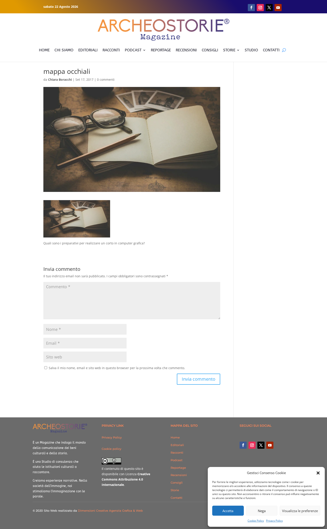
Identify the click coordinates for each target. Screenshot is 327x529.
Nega (262, 511)
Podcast (176, 460)
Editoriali (177, 445)
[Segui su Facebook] (251, 7)
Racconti (177, 452)
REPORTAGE (161, 50)
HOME (44, 50)
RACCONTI (111, 50)
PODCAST (133, 50)
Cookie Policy (256, 521)
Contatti (176, 497)
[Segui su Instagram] (260, 7)
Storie (175, 490)
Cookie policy (111, 449)
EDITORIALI (88, 50)
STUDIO (251, 50)
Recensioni (179, 475)
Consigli (177, 482)
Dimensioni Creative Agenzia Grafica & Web (110, 510)
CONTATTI (271, 50)
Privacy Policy (274, 521)
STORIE (229, 50)
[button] (318, 473)
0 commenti (106, 79)
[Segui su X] (269, 7)
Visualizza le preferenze (300, 511)
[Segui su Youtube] (278, 7)
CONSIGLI (210, 50)
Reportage (178, 467)
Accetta (227, 511)
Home (175, 437)
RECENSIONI (186, 50)
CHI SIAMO (63, 50)
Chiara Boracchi (60, 79)
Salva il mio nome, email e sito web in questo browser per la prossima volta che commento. (117, 368)
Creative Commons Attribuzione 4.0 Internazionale (126, 479)
